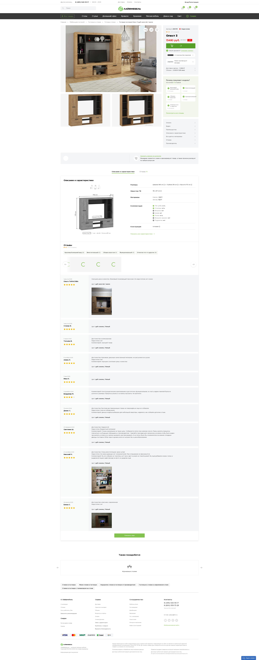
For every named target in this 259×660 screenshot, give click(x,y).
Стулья (95, 16)
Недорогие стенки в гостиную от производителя (117, 584)
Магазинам (133, 613)
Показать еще (129, 535)
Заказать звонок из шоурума (150, 156)
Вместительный (93, 252)
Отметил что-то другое (147, 252)
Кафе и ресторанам (135, 625)
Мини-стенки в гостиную (88, 584)
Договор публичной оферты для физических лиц (127, 651)
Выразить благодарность (103, 628)
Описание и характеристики (123, 171)
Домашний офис (109, 16)
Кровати (124, 16)
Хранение (137, 16)
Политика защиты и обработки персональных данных (128, 649)
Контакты (137, 2)
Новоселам (133, 619)
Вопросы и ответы (100, 613)
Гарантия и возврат (100, 607)
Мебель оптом (134, 604)
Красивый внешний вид (74, 252)
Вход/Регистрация (191, 2)
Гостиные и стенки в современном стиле (153, 584)
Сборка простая (110, 252)
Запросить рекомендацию (69, 613)
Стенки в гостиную (69, 584)
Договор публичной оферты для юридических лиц (169, 652)
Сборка (97, 610)
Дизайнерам (133, 610)
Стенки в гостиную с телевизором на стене (77, 588)
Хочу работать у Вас (67, 610)
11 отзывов (175, 32)
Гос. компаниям (134, 616)
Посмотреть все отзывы (175, 113)
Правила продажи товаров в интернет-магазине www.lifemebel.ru (170, 649)
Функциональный (127, 252)
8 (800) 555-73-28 (171, 605)
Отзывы (143, 171)
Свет (179, 16)
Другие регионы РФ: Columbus (67, 2)
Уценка (63, 626)
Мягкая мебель (152, 16)
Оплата (129, 2)
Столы (84, 16)
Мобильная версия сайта (171, 625)
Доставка (121, 2)
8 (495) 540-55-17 (82, 2)
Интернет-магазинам (135, 622)
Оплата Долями (99, 619)
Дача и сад (168, 16)
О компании (64, 604)
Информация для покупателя (69, 652)
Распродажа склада (66, 623)
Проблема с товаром (101, 625)
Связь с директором (101, 622)
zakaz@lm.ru (173, 615)
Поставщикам (133, 607)
